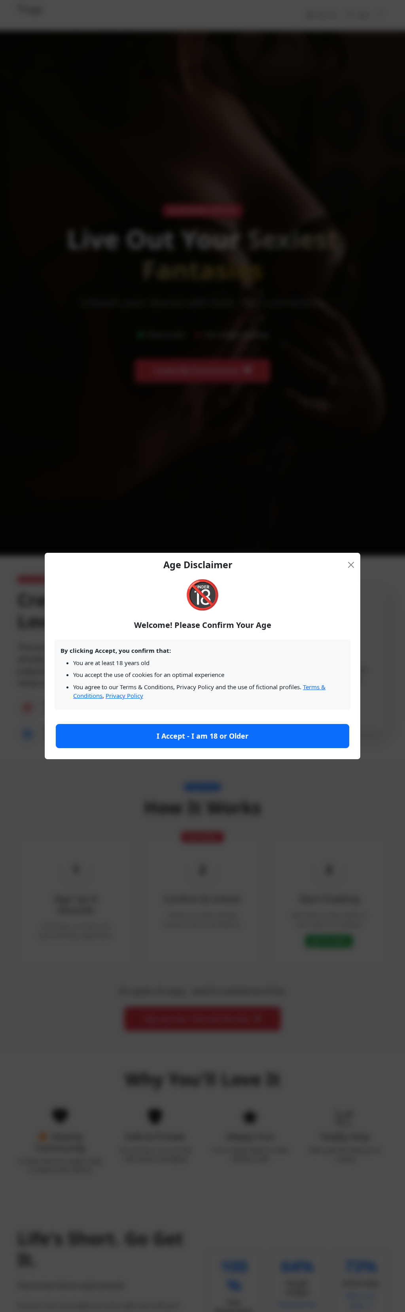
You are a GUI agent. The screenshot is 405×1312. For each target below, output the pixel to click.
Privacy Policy (124, 695)
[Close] (351, 565)
